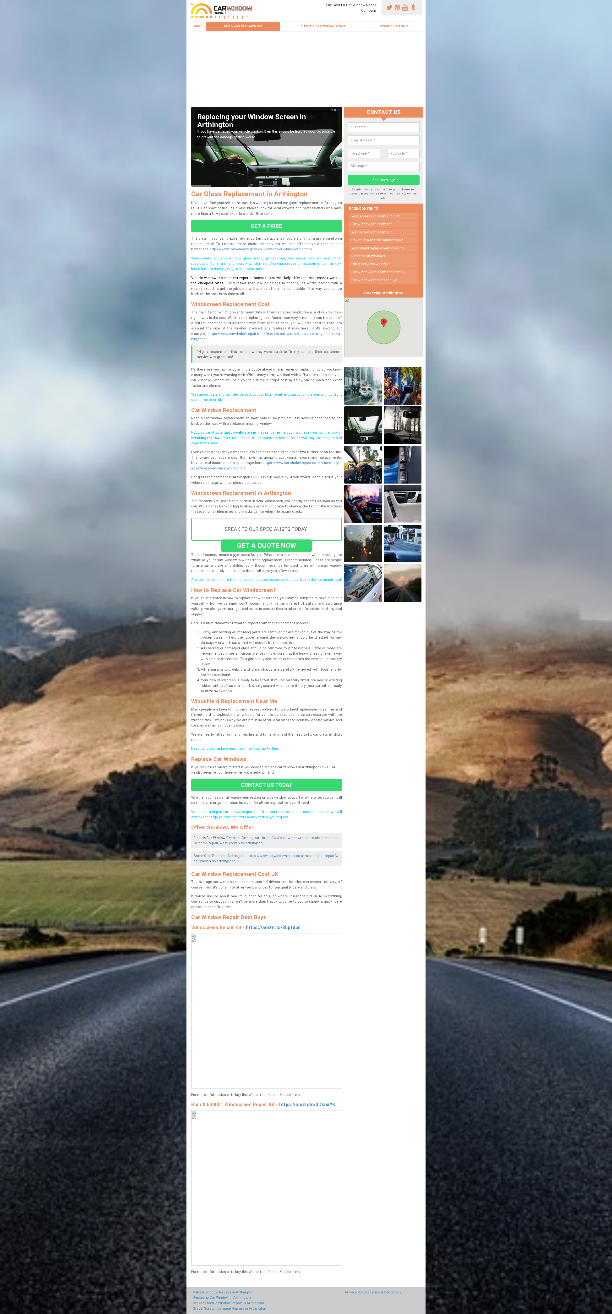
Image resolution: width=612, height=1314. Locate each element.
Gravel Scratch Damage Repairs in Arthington (229, 1308)
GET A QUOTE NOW (266, 545)
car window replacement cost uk (377, 272)
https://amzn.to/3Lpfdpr (273, 927)
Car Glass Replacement (243, 26)
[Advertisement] (333, 71)
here (296, 1095)
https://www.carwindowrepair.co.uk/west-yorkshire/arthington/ (261, 249)
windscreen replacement (371, 232)
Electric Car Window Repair (323, 26)
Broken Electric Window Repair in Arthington (228, 1303)
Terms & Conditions (385, 1292)
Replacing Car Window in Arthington (222, 1297)
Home (198, 26)
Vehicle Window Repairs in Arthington (223, 1292)
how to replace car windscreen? (377, 240)
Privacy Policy (356, 1292)
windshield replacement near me (378, 248)
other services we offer (370, 264)
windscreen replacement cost (375, 216)
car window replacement (371, 224)
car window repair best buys (374, 280)
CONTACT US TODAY (266, 785)
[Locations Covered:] (192, 4)
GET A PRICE (266, 226)
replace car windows (368, 256)
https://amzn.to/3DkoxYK (307, 1104)
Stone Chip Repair (394, 26)
